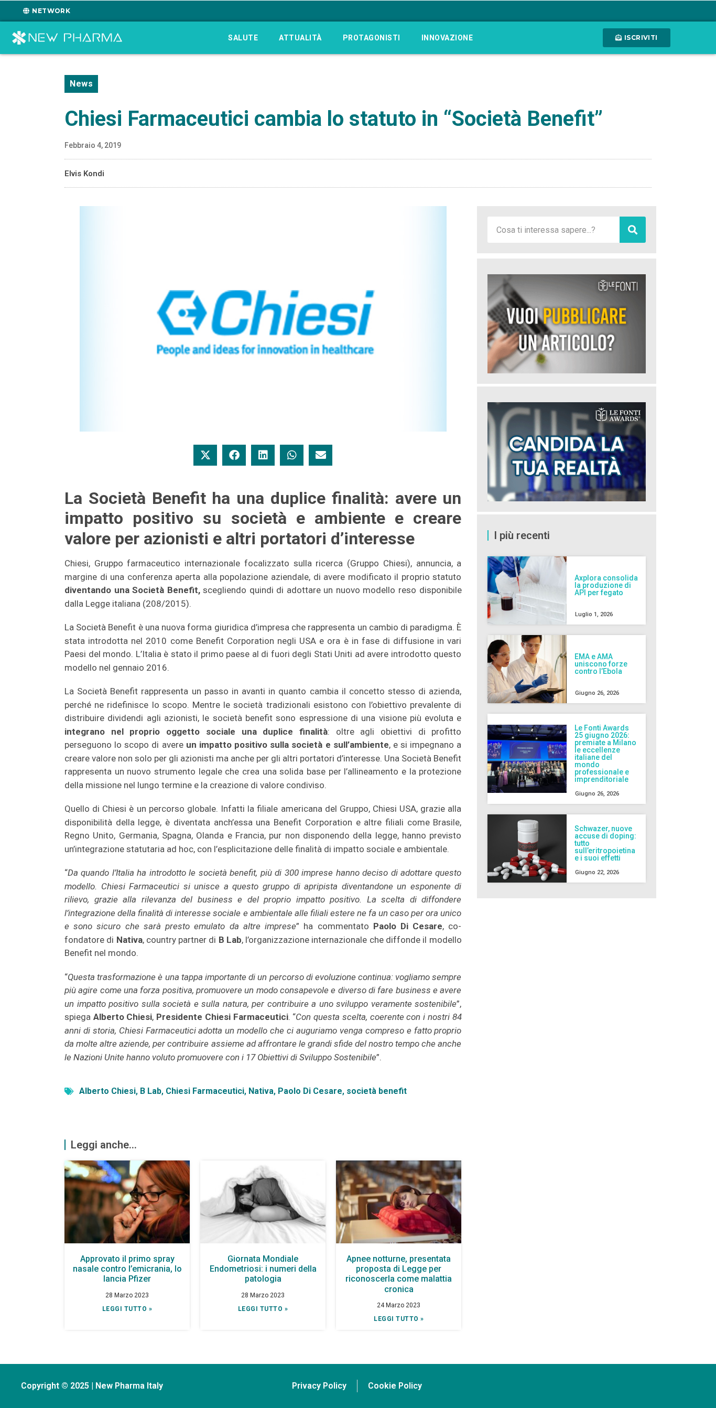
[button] (205, 455)
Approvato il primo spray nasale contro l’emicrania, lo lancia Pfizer (127, 1269)
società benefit (376, 1091)
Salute (243, 38)
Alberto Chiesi (107, 1091)
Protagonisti (371, 38)
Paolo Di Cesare (310, 1091)
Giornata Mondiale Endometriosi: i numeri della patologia (263, 1269)
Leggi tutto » (127, 1309)
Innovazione (447, 38)
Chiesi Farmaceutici (205, 1091)
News (81, 84)
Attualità (300, 38)
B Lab (150, 1091)
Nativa (261, 1091)
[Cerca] (633, 230)
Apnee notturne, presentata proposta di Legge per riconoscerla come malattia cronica (398, 1274)
